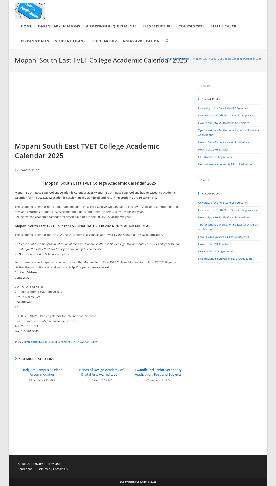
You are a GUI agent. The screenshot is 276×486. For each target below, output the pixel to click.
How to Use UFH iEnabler (213, 149)
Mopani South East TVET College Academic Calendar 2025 (227, 59)
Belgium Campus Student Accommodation (42, 372)
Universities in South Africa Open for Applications (227, 115)
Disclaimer (43, 469)
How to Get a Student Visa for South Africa (223, 142)
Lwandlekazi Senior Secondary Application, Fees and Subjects (158, 372)
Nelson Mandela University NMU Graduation (225, 164)
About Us (24, 464)
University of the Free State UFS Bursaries (223, 108)
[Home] (160, 59)
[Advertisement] (100, 111)
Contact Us (60, 469)
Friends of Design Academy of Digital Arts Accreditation (100, 372)
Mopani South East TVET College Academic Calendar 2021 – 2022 (59, 341)
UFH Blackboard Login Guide (215, 157)
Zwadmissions (30, 170)
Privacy (38, 464)
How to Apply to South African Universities (223, 123)
